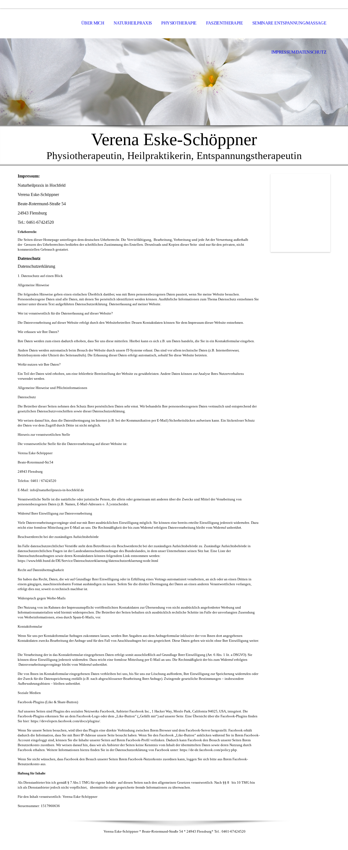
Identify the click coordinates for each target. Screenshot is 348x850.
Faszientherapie (224, 23)
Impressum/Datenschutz (298, 52)
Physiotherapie (178, 23)
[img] (45, 23)
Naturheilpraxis (133, 23)
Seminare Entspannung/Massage (289, 23)
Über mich (92, 23)
